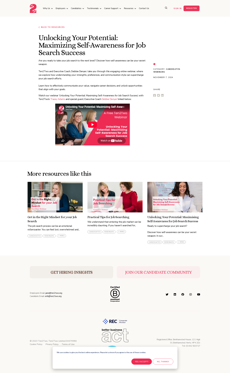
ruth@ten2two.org (53, 296)
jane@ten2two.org (54, 293)
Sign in (178, 8)
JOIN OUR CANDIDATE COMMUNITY (158, 272)
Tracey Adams (57, 99)
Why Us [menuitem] (46, 8)
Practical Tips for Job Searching (108, 217)
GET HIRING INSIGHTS (72, 272)
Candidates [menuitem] (76, 8)
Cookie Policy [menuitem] (36, 344)
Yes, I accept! (141, 361)
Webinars (159, 72)
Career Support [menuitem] (111, 8)
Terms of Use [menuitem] (68, 344)
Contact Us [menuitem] (144, 8)
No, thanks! (163, 361)
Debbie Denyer (109, 99)
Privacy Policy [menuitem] (52, 344)
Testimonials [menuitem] (93, 8)
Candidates (173, 69)
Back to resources (53, 27)
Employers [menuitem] (60, 8)
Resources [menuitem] (128, 8)
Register (191, 8)
